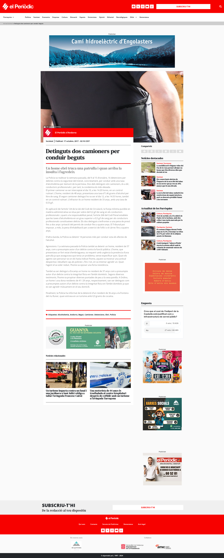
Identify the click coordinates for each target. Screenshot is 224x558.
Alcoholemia (63, 314)
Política (28, 17)
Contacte (93, 524)
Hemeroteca (144, 17)
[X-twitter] (138, 6)
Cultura (65, 17)
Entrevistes (92, 17)
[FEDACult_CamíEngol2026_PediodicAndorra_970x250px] (112, 67)
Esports (82, 17)
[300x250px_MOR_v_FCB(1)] (162, 382)
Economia (46, 17)
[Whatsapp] (152, 6)
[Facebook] (134, 6)
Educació (73, 17)
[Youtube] (147, 6)
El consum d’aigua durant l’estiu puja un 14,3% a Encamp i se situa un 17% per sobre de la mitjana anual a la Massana (170, 232)
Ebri (107, 314)
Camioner (89, 314)
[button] (220, 6)
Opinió (101, 17)
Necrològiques (121, 17)
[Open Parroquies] (13, 17)
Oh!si (132, 17)
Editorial (110, 17)
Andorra (73, 314)
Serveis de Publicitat (110, 524)
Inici (4, 23)
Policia (113, 314)
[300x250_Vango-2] (162, 429)
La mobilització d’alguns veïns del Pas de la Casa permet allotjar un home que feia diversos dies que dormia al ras (170, 168)
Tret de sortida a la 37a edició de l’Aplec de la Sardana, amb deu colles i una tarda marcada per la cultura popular (170, 219)
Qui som (82, 524)
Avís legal (141, 524)
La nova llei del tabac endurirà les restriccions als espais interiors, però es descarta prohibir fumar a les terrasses (170, 196)
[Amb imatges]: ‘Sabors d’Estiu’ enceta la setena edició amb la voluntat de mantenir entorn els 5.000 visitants (169, 246)
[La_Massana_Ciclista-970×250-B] (88, 348)
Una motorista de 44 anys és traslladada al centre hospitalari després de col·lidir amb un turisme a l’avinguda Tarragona (109, 394)
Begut (81, 314)
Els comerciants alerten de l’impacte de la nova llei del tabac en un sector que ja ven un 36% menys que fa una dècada (170, 182)
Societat (36, 17)
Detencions (99, 314)
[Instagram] (143, 6)
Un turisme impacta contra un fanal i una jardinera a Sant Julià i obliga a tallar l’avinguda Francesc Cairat (66, 393)
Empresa (55, 17)
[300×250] (162, 292)
